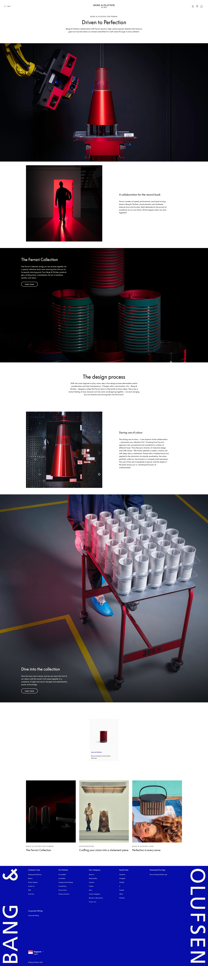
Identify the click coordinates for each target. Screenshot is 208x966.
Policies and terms (63, 894)
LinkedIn (121, 882)
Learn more (29, 284)
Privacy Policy (62, 890)
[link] (193, 6)
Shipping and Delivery (34, 874)
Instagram (122, 878)
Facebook (122, 874)
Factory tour (92, 902)
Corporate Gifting (33, 915)
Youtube (121, 890)
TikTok (121, 894)
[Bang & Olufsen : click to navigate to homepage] (104, 6)
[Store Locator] (197, 6)
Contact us (31, 886)
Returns (30, 878)
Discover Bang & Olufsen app (158, 874)
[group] (104, 740)
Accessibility (62, 874)
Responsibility (93, 878)
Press (90, 890)
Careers (91, 886)
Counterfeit (61, 878)
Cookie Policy (62, 886)
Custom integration (94, 894)
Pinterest (122, 898)
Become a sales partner (96, 898)
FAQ (29, 890)
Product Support (33, 882)
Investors (91, 882)
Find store (31, 894)
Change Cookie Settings (65, 882)
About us (91, 874)
